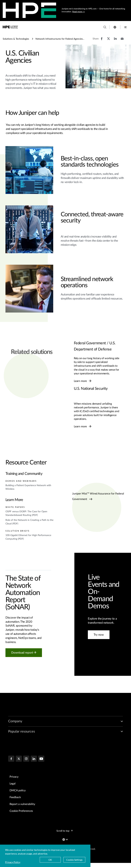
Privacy (14, 776)
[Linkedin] (34, 759)
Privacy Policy (12, 862)
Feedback (15, 797)
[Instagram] (26, 759)
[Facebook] (11, 759)
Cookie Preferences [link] (21, 811)
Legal (13, 783)
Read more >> (78, 12)
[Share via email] (122, 40)
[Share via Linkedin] (115, 40)
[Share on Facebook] (102, 40)
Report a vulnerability (22, 804)
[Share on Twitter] (108, 40)
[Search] (105, 27)
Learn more (81, 381)
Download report (22, 652)
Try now (99, 634)
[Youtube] (41, 759)
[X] (19, 759)
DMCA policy (18, 790)
